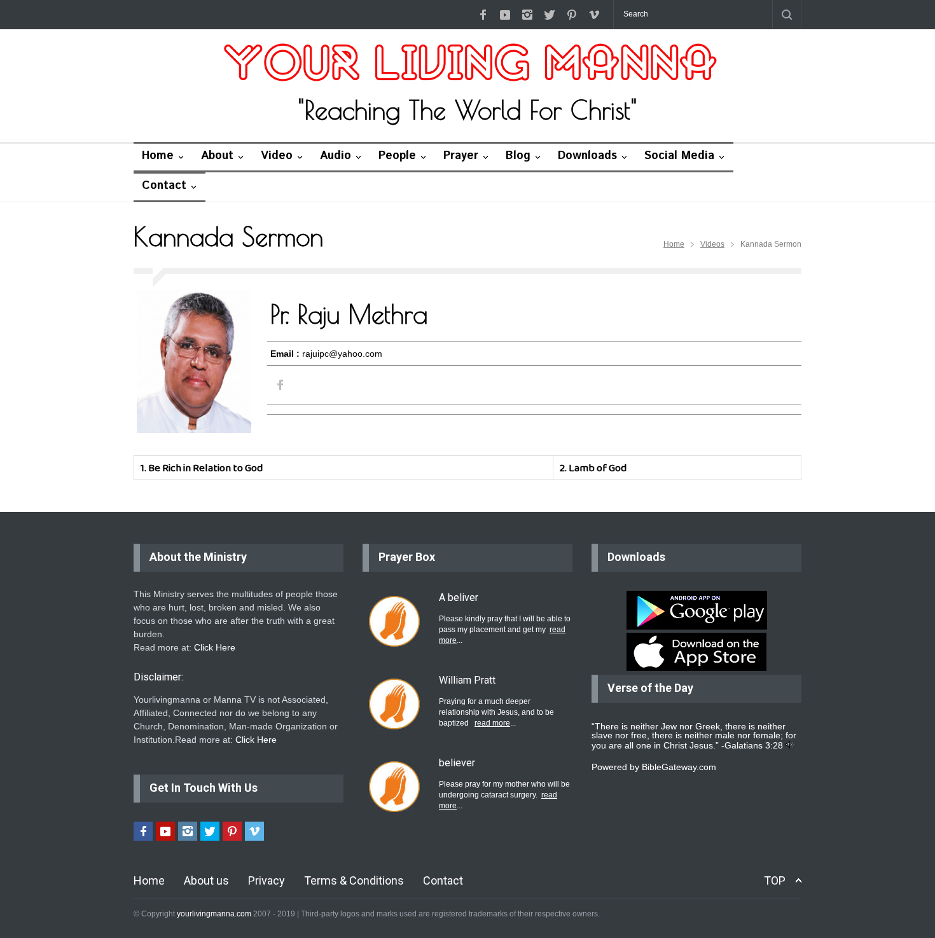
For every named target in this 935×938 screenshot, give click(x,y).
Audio (335, 156)
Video (277, 156)
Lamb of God (598, 468)
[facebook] (482, 14)
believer (457, 763)
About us (206, 880)
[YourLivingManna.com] (468, 64)
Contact (164, 185)
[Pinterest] (571, 14)
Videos (712, 244)
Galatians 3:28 (753, 745)
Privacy (266, 880)
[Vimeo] (594, 14)
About (217, 156)
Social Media (679, 156)
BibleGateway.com (679, 767)
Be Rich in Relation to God (205, 468)
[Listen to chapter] (790, 745)
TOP (775, 880)
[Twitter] (549, 14)
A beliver (458, 597)
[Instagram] (527, 14)
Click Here (214, 647)
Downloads (587, 156)
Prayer (460, 156)
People (397, 156)
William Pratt (467, 680)
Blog (518, 156)
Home (158, 156)
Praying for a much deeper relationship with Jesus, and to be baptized (496, 712)
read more (492, 723)
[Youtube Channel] (505, 14)
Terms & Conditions (354, 880)
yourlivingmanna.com (214, 913)
